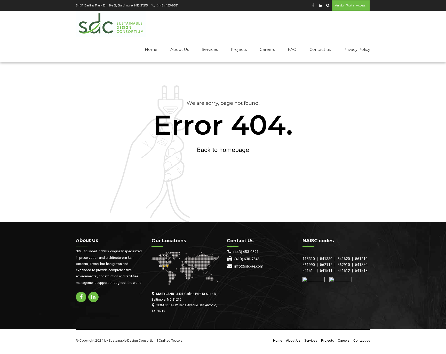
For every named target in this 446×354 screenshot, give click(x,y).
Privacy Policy (357, 49)
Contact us (320, 49)
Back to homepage (223, 150)
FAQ (292, 49)
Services (210, 49)
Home (151, 49)
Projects (239, 49)
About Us (179, 49)
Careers (267, 49)
